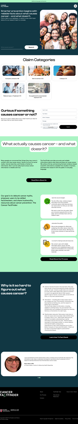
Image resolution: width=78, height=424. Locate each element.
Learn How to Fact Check (58, 337)
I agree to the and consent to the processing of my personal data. (51, 128)
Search (31, 47)
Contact (42, 398)
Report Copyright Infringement (46, 418)
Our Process (43, 395)
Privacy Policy (68, 418)
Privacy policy (51, 127)
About (41, 391)
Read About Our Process (59, 259)
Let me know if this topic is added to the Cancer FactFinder (50, 124)
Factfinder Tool (57, 391)
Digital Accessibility (59, 418)
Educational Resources (56, 395)
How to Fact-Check (72, 391)
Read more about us (38, 180)
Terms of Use (75, 418)
